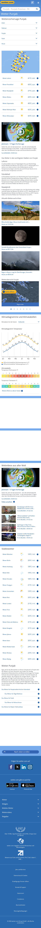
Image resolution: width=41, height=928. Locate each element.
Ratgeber (5, 816)
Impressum (20, 893)
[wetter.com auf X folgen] (17, 767)
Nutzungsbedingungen (20, 911)
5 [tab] (24, 309)
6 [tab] (27, 309)
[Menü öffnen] (37, 2)
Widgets (5, 804)
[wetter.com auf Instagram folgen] (30, 767)
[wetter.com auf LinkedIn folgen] (23, 767)
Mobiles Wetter (7, 808)
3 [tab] (17, 309)
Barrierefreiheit (20, 905)
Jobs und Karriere (20, 869)
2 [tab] (14, 309)
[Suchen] (36, 9)
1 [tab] (11, 309)
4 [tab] (20, 309)
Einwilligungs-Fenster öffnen (20, 881)
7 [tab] (30, 309)
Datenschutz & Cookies (20, 875)
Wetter (4, 800)
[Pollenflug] (32, 2)
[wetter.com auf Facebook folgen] (11, 767)
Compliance (20, 899)
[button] (20, 800)
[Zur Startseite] (8, 2)
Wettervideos (7, 812)
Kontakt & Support (20, 887)
